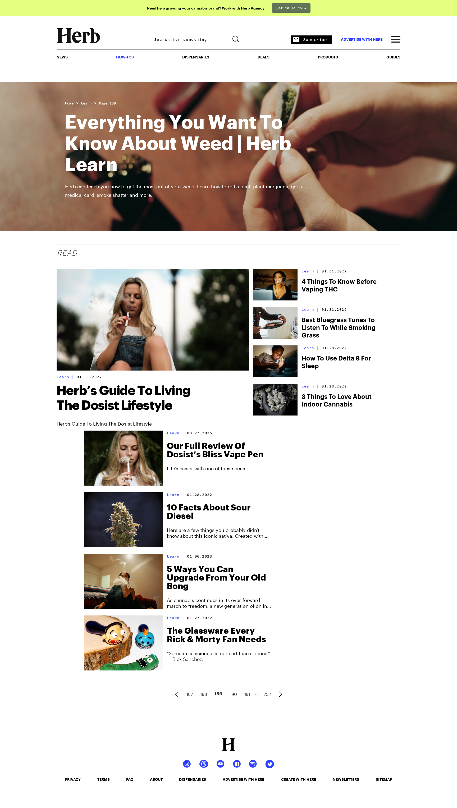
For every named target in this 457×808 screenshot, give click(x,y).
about (156, 779)
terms (103, 779)
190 (233, 694)
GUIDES (393, 57)
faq (129, 779)
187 (189, 694)
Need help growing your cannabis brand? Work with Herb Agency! (206, 8)
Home (69, 103)
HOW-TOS (125, 57)
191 (247, 694)
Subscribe (315, 39)
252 (267, 694)
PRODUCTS (328, 57)
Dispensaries (195, 57)
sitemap (384, 779)
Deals (263, 57)
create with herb (298, 779)
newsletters (346, 779)
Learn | (65, 377)
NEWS (62, 57)
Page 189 (107, 103)
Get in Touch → (291, 8)
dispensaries (192, 779)
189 (218, 694)
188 (203, 694)
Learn (86, 103)
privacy (73, 779)
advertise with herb (362, 39)
